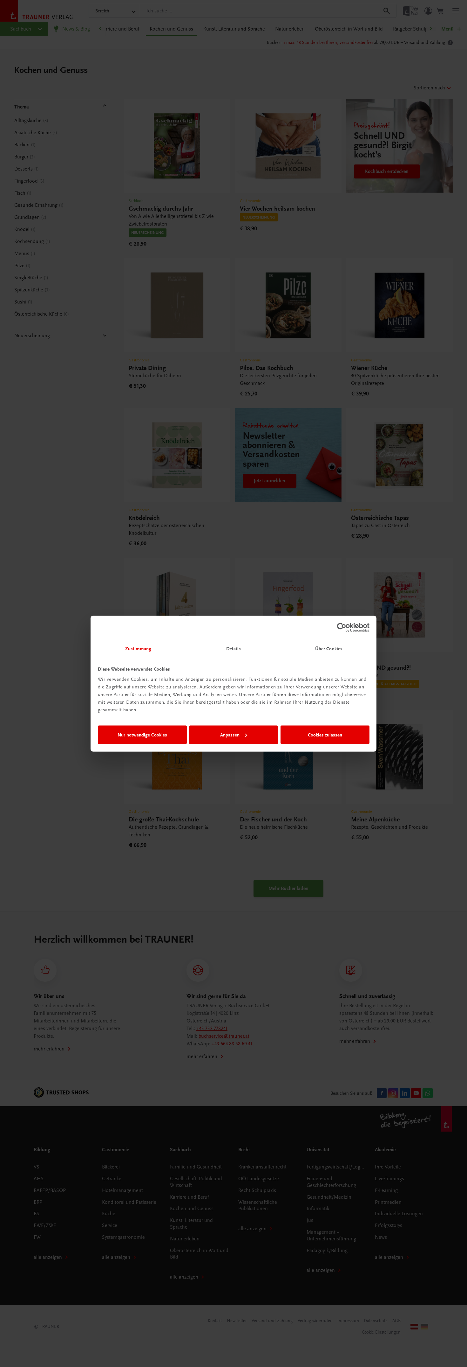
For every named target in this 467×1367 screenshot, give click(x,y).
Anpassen (230, 735)
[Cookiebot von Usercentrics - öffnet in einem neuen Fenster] (341, 627)
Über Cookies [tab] (328, 648)
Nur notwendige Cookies (142, 735)
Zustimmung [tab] (138, 648)
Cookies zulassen (325, 735)
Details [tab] (233, 648)
